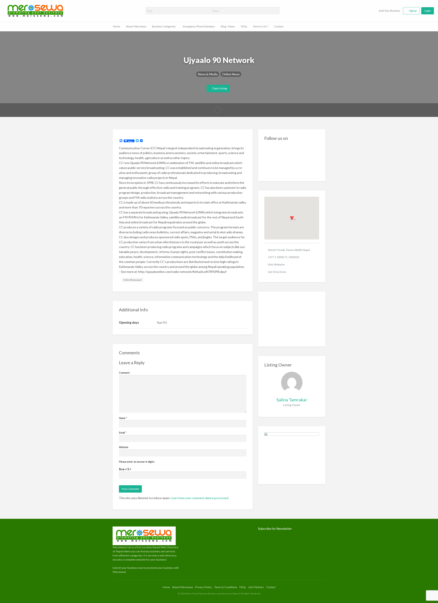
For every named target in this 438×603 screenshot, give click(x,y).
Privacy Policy (203, 587)
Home (116, 26)
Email (122, 432)
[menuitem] (387, 11)
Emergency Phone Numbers (199, 26)
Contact (279, 26)
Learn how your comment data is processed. (200, 498)
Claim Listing (219, 88)
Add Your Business (389, 10)
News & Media (207, 74)
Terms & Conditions (225, 587)
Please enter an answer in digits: (137, 461)
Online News (231, 74)
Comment (124, 372)
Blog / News (228, 26)
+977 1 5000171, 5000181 (283, 257)
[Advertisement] (291, 319)
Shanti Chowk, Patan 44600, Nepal (289, 249)
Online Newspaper (132, 279)
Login (427, 10)
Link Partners (256, 587)
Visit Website (276, 264)
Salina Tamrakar (291, 399)
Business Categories (164, 26)
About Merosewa (136, 26)
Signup (413, 10)
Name (123, 418)
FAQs (244, 26)
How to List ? (260, 26)
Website (123, 447)
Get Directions (277, 271)
